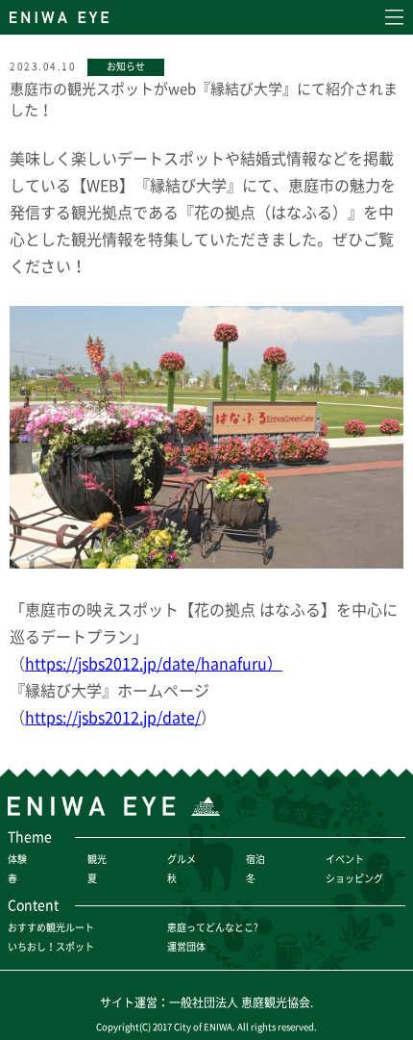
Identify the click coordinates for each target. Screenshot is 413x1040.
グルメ (181, 858)
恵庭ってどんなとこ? (212, 927)
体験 (17, 858)
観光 (97, 858)
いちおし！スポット (51, 946)
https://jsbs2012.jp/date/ (113, 716)
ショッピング (354, 878)
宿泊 (255, 858)
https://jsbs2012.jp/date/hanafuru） (153, 662)
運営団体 (186, 946)
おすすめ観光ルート (51, 927)
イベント (345, 858)
